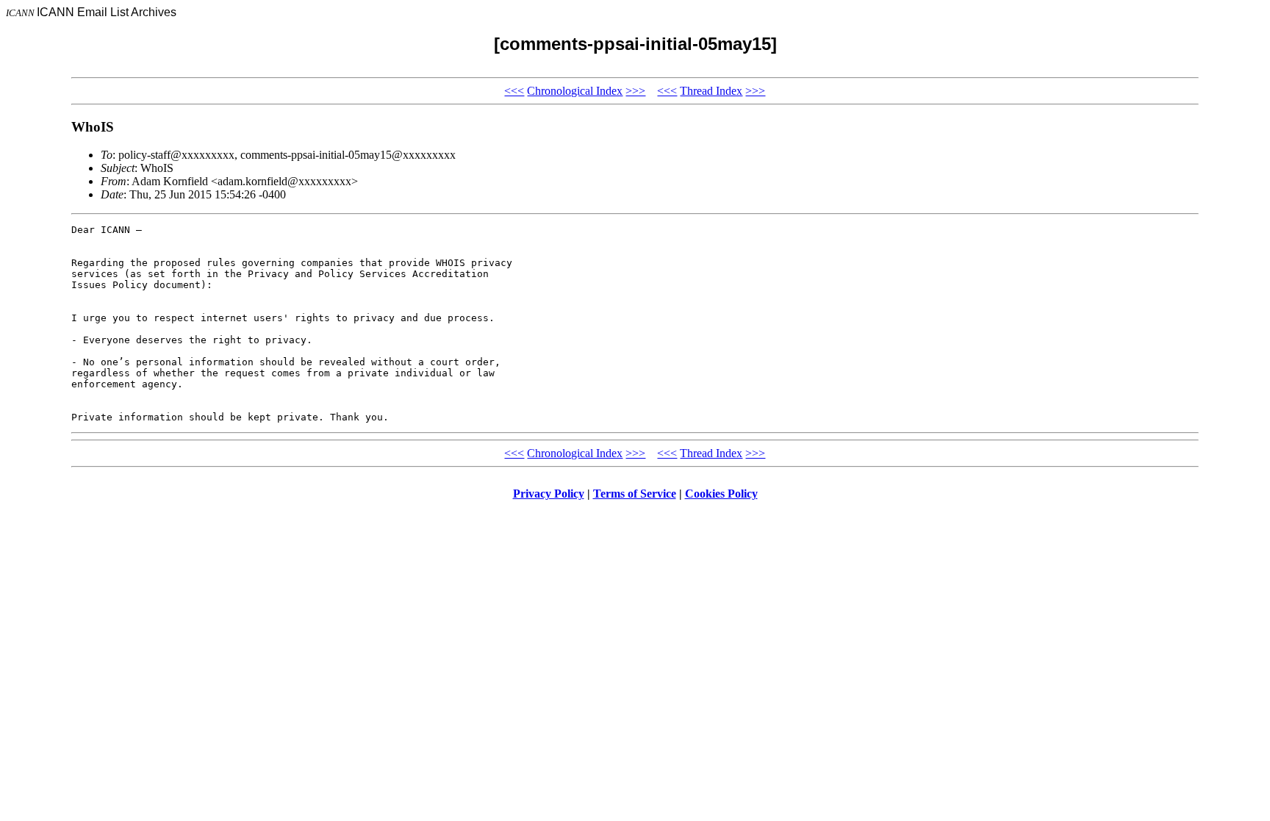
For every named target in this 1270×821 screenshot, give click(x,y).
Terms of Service (634, 493)
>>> (635, 91)
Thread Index (711, 91)
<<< (514, 91)
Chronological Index (575, 91)
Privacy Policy (548, 493)
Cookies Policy (721, 493)
